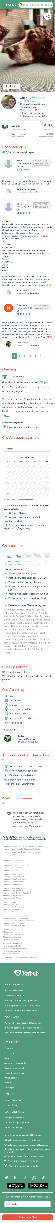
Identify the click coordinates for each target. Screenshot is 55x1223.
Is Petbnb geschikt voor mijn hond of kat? (23, 1028)
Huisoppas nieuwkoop (12, 902)
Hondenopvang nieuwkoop (14, 888)
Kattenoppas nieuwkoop (12, 944)
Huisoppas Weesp (10, 912)
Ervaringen (9, 1088)
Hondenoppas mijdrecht (12, 863)
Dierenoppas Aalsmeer (12, 937)
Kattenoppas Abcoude (11, 855)
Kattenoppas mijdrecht (12, 946)
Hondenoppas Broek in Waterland (16, 865)
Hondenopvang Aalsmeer (13, 896)
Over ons (8, 1048)
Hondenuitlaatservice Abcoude (15, 852)
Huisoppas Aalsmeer (11, 909)
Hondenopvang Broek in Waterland (17, 893)
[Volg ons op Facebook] (15, 1178)
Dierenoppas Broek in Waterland (15, 935)
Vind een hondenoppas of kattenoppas (22, 1023)
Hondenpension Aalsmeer (13, 882)
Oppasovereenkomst (14, 1068)
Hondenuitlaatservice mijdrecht (15, 918)
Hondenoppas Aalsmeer (12, 868)
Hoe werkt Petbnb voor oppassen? (20, 1001)
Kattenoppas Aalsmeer (12, 951)
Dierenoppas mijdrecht (12, 932)
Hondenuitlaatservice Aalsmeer (15, 923)
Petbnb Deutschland (13, 1100)
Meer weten (35, 826)
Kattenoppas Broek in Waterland (15, 948)
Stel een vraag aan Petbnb (16, 1123)
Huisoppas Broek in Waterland (15, 907)
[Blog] (34, 1178)
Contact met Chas (27, 1217)
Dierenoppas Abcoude (37, 852)
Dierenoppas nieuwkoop (12, 930)
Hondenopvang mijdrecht (13, 890)
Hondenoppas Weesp (11, 870)
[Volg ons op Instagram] (24, 1178)
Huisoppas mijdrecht (11, 904)
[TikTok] (43, 1178)
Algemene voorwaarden (15, 1063)
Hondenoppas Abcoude (12, 846)
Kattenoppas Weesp (11, 954)
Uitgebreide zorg (18, 134)
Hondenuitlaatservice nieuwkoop (16, 916)
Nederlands (11, 1204)
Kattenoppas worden (14, 996)
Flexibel (36, 517)
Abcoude (31, 101)
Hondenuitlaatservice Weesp (14, 926)
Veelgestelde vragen (14, 1118)
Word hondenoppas (13, 991)
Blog (6, 1058)
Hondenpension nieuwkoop (14, 874)
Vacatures (8, 1083)
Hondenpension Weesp (12, 884)
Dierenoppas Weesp (11, 940)
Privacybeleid (10, 1078)
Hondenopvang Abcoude (13, 849)
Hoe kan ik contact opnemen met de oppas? (25, 1033)
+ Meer (5, 416)
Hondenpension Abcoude (33, 846)
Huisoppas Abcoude (32, 849)
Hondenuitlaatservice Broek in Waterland (19, 921)
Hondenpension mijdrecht (13, 877)
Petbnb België (10, 1105)
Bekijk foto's (11, 86)
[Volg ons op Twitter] (6, 1178)
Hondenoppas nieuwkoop (13, 860)
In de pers (9, 1053)
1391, (24, 101)
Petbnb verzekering (13, 1127)
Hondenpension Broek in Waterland (17, 879)
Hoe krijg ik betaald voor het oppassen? (22, 1005)
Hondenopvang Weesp (12, 898)
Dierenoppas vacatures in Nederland (21, 1010)
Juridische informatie (14, 1073)
